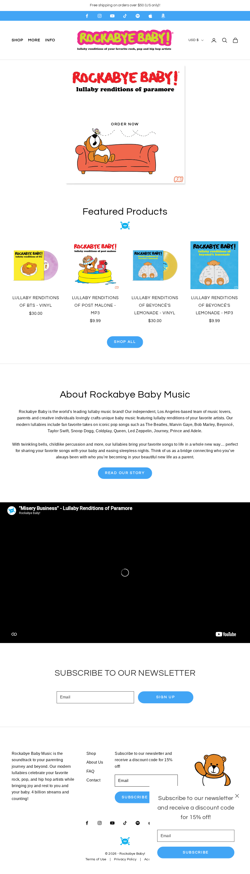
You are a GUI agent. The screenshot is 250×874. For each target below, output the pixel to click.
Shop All (125, 342)
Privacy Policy (125, 859)
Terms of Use (95, 859)
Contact (93, 780)
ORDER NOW (125, 124)
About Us (94, 762)
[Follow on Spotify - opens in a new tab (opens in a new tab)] (137, 15)
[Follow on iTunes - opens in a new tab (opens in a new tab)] (150, 15)
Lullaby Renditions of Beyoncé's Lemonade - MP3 (214, 305)
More (34, 40)
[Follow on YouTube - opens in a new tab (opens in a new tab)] (112, 15)
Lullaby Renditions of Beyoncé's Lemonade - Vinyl (155, 305)
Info (50, 40)
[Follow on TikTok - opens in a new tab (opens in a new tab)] (125, 15)
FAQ (90, 771)
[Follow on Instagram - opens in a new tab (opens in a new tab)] (99, 15)
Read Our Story (125, 473)
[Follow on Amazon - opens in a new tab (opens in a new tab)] (163, 15)
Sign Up (165, 697)
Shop (17, 40)
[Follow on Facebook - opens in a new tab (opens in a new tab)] (86, 15)
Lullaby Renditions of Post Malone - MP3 (95, 305)
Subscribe (196, 852)
